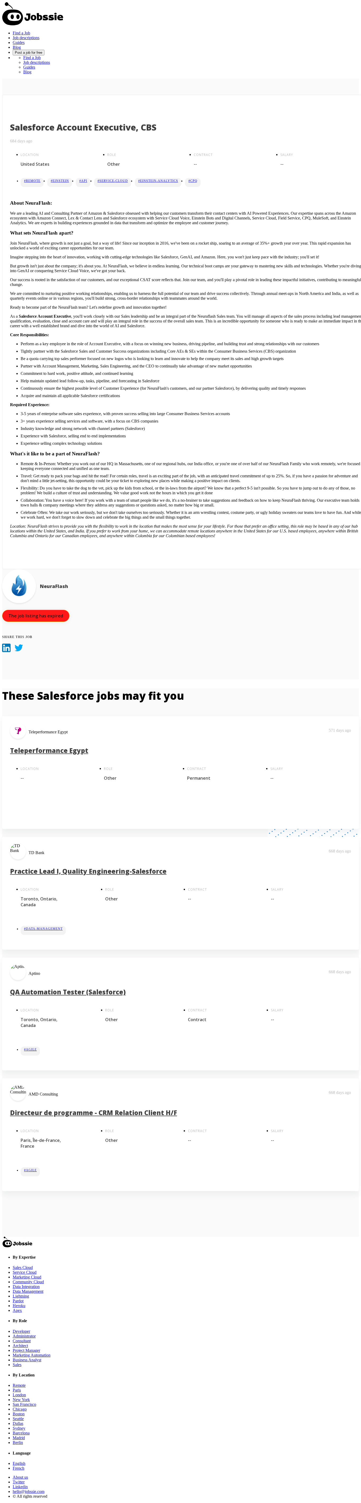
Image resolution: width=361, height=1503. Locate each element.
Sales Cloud (23, 1267)
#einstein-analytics (158, 181)
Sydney (19, 1428)
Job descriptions (26, 37)
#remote (32, 181)
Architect (20, 1345)
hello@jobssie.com (28, 1491)
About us (20, 1477)
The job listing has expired (35, 616)
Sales (17, 1364)
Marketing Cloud (27, 1277)
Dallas (18, 1423)
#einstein (60, 181)
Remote (19, 1385)
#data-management (43, 929)
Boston (19, 1414)
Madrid (19, 1437)
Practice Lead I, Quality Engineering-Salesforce (88, 871)
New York (21, 1399)
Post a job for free (28, 53)
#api (83, 181)
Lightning (21, 1296)
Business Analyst (27, 1360)
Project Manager (26, 1350)
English (19, 1463)
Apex (17, 1310)
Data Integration (26, 1286)
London (19, 1395)
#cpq (192, 181)
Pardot (18, 1301)
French (18, 1468)
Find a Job (21, 33)
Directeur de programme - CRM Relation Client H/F (93, 1112)
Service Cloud (24, 1272)
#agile (30, 1049)
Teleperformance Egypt (49, 750)
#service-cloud (113, 181)
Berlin (18, 1442)
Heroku (19, 1305)
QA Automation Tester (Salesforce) (68, 992)
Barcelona (21, 1433)
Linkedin (20, 1486)
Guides (19, 42)
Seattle (18, 1418)
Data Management (28, 1291)
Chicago (20, 1409)
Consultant (22, 1341)
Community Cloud (28, 1282)
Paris (17, 1390)
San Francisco (24, 1404)
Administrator (24, 1336)
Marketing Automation (31, 1355)
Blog (17, 47)
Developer (21, 1331)
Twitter (19, 1482)
